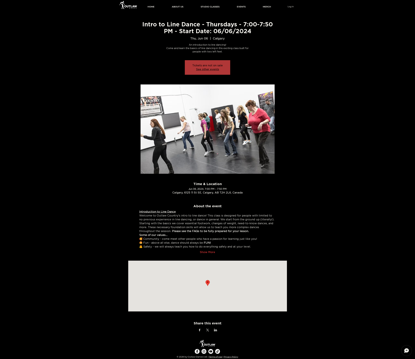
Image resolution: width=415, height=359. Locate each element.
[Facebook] (197, 351)
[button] (177, 7)
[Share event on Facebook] (199, 330)
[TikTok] (217, 351)
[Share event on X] (207, 330)
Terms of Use (215, 356)
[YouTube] (210, 351)
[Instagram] (204, 351)
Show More (207, 252)
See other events (207, 69)
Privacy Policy (231, 356)
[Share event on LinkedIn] (215, 330)
